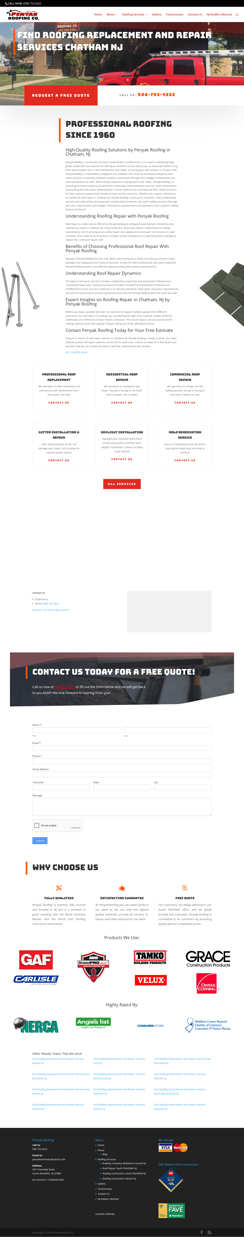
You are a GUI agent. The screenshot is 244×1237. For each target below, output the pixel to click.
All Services (122, 484)
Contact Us (195, 14)
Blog (105, 1154)
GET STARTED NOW (76, 352)
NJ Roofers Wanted (219, 14)
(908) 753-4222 (32, 3)
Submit (40, 840)
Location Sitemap (105, 1213)
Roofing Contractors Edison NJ (119, 1178)
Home (98, 14)
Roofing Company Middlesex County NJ (124, 1163)
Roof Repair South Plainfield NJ (120, 1168)
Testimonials (174, 14)
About (110, 14)
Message (37, 795)
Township (37, 782)
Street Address (40, 769)
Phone (37, 756)
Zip (156, 782)
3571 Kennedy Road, (43, 1169)
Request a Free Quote (61, 95)
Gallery (157, 14)
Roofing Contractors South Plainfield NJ (124, 1173)
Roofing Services (133, 14)
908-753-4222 (156, 94)
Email (36, 743)
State (96, 782)
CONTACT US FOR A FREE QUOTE (50, 610)
